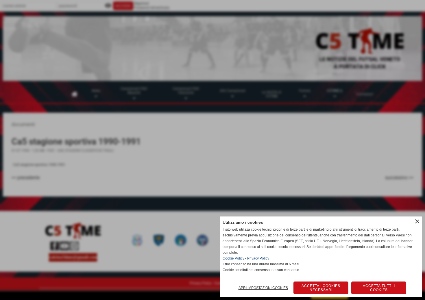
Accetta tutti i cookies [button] (379, 288)
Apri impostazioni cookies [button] (263, 288)
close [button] (417, 221)
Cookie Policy (233, 258)
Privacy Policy (258, 258)
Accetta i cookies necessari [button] (321, 288)
